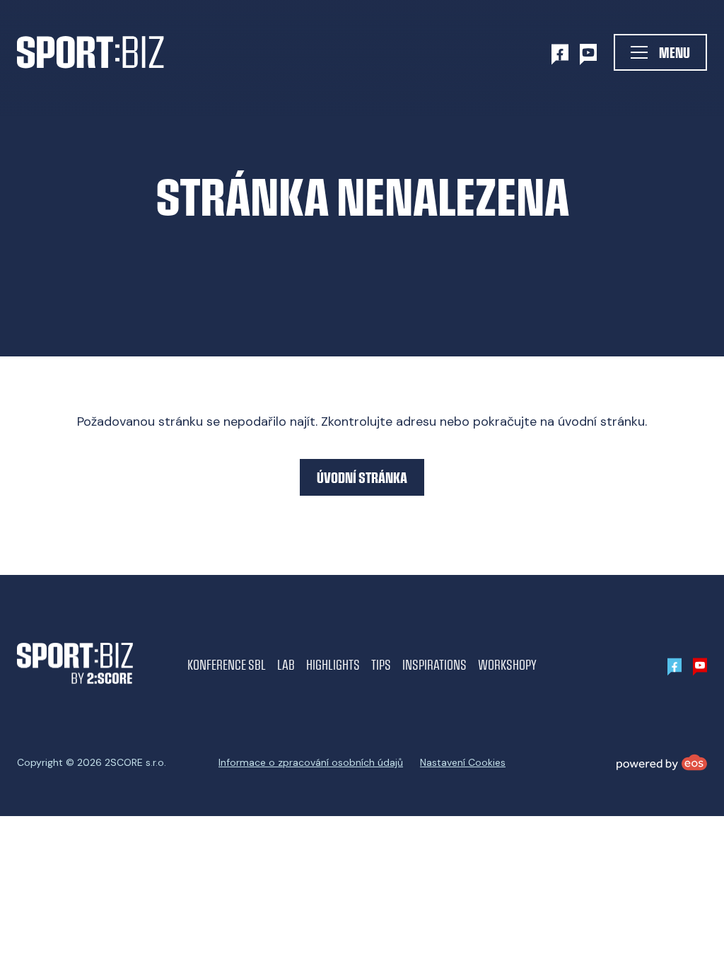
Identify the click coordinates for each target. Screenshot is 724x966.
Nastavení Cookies (463, 762)
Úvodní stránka (362, 477)
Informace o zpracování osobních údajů (310, 762)
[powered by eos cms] (662, 762)
